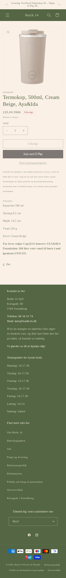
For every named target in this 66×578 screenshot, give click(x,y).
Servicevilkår (15, 489)
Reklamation (14, 473)
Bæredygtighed (16, 440)
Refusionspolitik (17, 465)
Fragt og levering (17, 457)
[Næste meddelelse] (59, 4)
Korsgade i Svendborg (20, 498)
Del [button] (8, 264)
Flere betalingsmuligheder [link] (33, 163)
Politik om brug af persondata (25, 481)
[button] (7, 15)
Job (9, 449)
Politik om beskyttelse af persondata (26, 570)
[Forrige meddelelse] (7, 4)
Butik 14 (18, 565)
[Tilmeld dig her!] (53, 521)
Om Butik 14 (15, 432)
